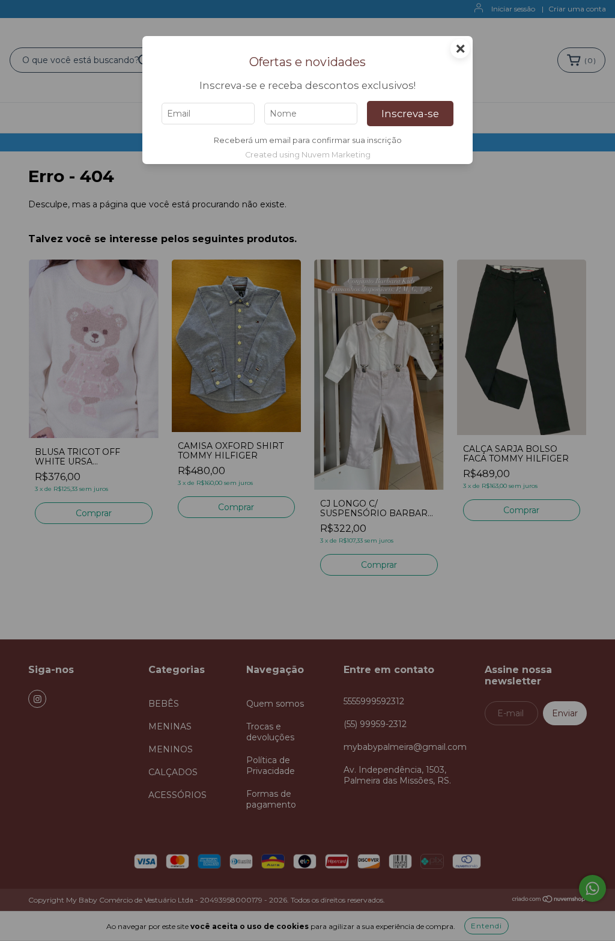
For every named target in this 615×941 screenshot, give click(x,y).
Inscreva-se (410, 114)
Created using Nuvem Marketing (308, 154)
